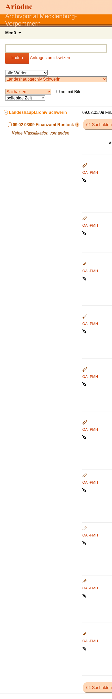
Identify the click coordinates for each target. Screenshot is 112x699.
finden (17, 57)
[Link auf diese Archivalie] (84, 180)
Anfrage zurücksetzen (50, 57)
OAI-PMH (90, 172)
